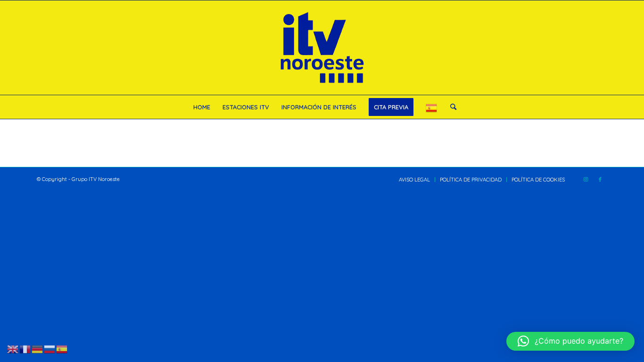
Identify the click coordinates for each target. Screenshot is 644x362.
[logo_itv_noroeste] (322, 47)
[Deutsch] (38, 348)
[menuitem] (201, 107)
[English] (13, 348)
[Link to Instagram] (586, 179)
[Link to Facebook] (600, 179)
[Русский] (50, 348)
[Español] (432, 107)
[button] (570, 341)
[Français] (25, 348)
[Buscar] (450, 107)
